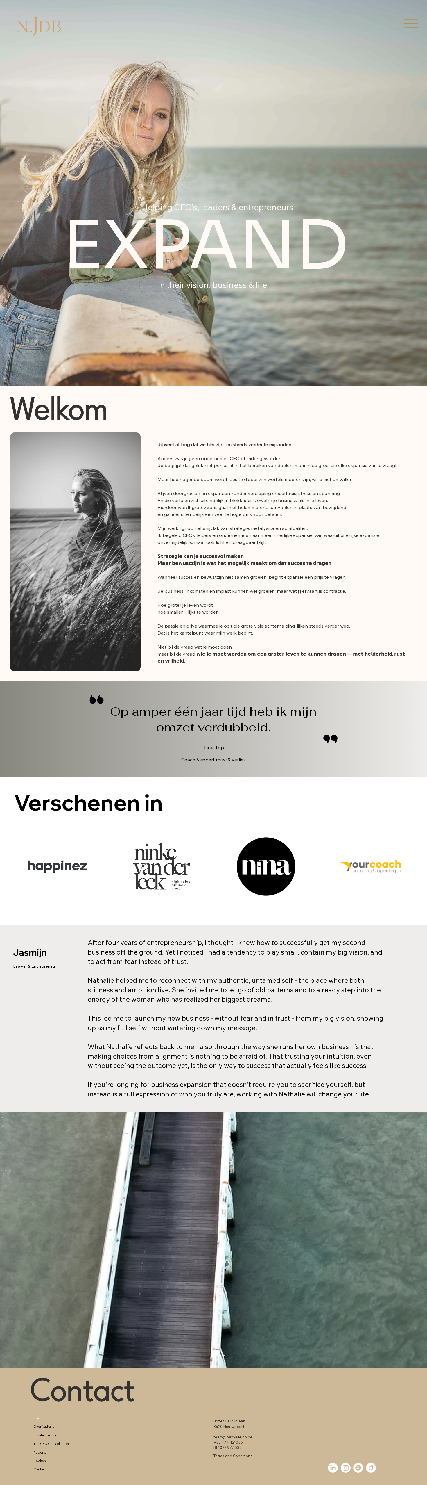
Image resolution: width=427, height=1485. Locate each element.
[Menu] (411, 23)
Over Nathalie (44, 1427)
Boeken (39, 1461)
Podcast (39, 1452)
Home (38, 1418)
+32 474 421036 (228, 1442)
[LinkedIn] (333, 1468)
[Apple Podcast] (371, 1468)
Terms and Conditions (233, 1456)
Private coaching (46, 1435)
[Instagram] (346, 1468)
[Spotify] (358, 1468)
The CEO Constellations (51, 1444)
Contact (83, 1393)
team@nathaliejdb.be (233, 1437)
